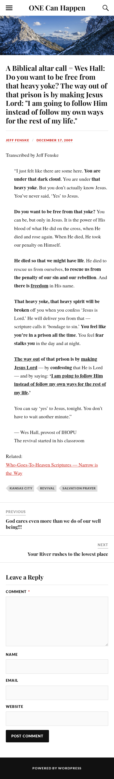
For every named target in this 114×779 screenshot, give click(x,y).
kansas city (21, 488)
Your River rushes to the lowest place (68, 554)
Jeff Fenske (17, 140)
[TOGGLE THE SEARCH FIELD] (105, 8)
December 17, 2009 (55, 140)
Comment (18, 591)
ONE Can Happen (57, 7)
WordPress (69, 768)
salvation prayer (79, 488)
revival (47, 488)
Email (12, 680)
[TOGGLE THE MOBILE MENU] (9, 8)
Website (14, 706)
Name (12, 654)
